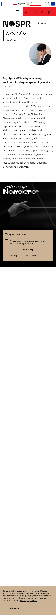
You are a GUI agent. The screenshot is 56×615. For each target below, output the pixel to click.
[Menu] (17, 12)
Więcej (30, 243)
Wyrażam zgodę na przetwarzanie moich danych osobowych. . (27, 242)
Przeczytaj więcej (28, 600)
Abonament (31, 256)
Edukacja (14, 256)
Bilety (27, 12)
